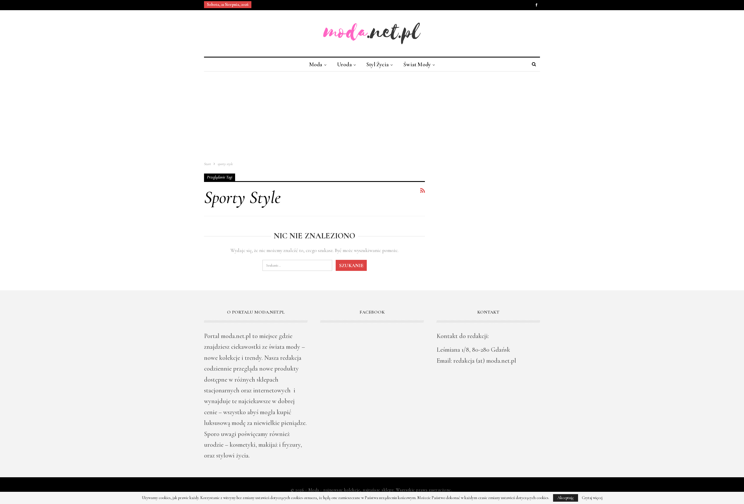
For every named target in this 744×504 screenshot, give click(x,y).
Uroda (344, 64)
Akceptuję (565, 497)
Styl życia (377, 64)
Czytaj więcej (592, 498)
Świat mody (417, 64)
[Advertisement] (372, 115)
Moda (315, 64)
